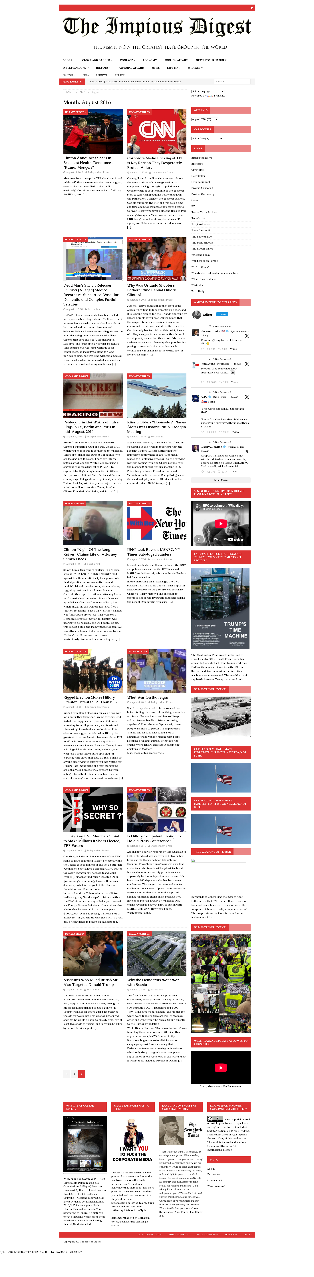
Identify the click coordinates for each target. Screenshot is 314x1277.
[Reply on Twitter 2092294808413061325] (203, 432)
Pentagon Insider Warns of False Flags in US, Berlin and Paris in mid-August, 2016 (90, 427)
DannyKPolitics (211, 446)
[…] (84, 194)
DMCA (86, 75)
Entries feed (214, 1174)
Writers (194, 67)
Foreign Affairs (176, 60)
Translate (219, 95)
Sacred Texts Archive (204, 212)
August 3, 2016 (74, 850)
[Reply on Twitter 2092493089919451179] (203, 349)
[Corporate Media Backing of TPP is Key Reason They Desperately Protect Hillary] (157, 131)
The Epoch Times (202, 248)
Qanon (195, 200)
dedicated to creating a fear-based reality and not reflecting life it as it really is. (132, 1206)
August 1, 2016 (74, 989)
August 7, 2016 (138, 559)
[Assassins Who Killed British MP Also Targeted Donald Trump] (93, 953)
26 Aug (205, 335)
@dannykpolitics (236, 446)
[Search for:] (232, 81)
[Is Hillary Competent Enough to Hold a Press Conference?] (157, 809)
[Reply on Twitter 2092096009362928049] (203, 472)
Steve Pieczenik (200, 230)
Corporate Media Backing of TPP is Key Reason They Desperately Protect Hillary (155, 163)
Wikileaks (197, 285)
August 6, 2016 (74, 707)
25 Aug (234, 396)
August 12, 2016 (138, 172)
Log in (211, 1168)
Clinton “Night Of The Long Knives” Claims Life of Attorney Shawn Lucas (90, 554)
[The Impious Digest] (157, 54)
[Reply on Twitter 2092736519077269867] (203, 382)
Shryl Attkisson (200, 224)
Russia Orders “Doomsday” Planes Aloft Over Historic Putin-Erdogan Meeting (156, 427)
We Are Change (200, 267)
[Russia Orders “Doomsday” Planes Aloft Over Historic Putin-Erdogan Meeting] (157, 395)
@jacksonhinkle (239, 331)
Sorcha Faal (94, 309)
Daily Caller (198, 176)
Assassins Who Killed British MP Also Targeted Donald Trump (90, 982)
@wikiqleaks (223, 363)
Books (67, 60)
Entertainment (178, 1234)
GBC (204, 396)
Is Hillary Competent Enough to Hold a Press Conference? (154, 838)
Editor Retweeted (222, 326)
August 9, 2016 (138, 299)
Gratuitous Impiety (211, 60)
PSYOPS (247, 1234)
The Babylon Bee (201, 236)
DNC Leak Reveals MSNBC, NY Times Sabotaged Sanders (153, 552)
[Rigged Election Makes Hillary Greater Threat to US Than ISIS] (93, 671)
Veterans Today (200, 254)
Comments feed (216, 1180)
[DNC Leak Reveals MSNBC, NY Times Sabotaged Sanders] (157, 523)
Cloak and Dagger (96, 60)
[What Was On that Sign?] (157, 671)
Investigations (74, 67)
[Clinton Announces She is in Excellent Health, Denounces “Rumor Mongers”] (93, 131)
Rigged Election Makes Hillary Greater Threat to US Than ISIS (90, 699)
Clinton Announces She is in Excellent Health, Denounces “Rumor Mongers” (87, 163)
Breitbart (197, 163)
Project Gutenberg (202, 194)
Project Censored (202, 188)
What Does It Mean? (203, 279)
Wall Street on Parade (204, 260)
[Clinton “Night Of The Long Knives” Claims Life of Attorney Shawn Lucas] (93, 523)
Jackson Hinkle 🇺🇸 (213, 331)
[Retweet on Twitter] (210, 326)
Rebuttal (101, 75)
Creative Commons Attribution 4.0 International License (228, 1146)
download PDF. (90, 1179)
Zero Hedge (198, 291)
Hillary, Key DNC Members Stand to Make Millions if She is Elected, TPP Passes (91, 841)
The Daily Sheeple (202, 242)
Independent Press (99, 172)
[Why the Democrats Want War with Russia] (157, 953)
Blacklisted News (201, 157)
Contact (126, 60)
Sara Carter (198, 218)
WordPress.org (216, 1186)
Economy (150, 60)
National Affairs (131, 67)
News (156, 67)
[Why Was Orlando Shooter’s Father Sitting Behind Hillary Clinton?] (157, 259)
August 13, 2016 (74, 172)
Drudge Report (200, 182)
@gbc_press (219, 396)
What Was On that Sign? (147, 697)
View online (71, 1179)
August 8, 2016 (138, 436)
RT (193, 206)
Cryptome (197, 169)
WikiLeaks (208, 363)
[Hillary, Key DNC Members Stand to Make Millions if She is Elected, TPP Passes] (93, 809)
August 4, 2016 (138, 702)
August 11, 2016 (74, 309)
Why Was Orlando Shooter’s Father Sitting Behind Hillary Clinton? (151, 290)
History (102, 67)
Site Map (173, 67)
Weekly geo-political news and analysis (214, 273)
